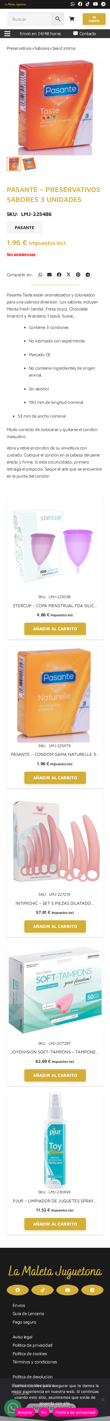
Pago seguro (24, 1321)
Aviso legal (22, 1336)
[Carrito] (72, 19)
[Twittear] (68, 274)
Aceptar (25, 1412)
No (44, 1412)
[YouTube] (95, 4)
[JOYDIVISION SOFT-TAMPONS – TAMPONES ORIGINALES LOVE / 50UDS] (55, 947)
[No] (103, 1400)
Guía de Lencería (28, 1313)
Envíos (19, 1305)
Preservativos (19, 48)
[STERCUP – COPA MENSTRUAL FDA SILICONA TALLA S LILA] (55, 500)
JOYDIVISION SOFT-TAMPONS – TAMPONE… (55, 1051)
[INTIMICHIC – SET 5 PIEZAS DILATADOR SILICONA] (55, 798)
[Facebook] (80, 4)
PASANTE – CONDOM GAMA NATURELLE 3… (55, 754)
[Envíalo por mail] (49, 274)
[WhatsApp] (73, 4)
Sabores (41, 48)
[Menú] (7, 33)
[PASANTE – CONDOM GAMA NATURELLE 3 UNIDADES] (55, 649)
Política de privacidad (33, 1345)
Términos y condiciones (35, 1361)
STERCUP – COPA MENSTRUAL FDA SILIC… (55, 605)
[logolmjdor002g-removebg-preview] (15, 4)
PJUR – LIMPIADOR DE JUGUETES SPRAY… (55, 1200)
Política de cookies (30, 1353)
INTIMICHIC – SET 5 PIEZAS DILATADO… (55, 903)
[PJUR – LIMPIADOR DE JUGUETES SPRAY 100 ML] (55, 1095)
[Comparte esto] (40, 274)
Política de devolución (33, 1376)
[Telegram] (103, 4)
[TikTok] (87, 4)
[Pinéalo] (78, 274)
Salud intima (63, 48)
